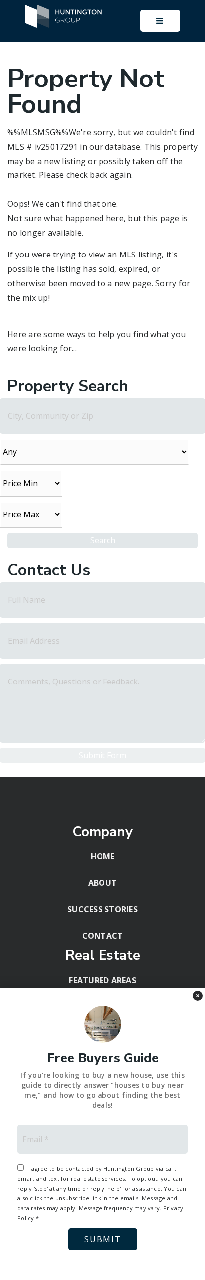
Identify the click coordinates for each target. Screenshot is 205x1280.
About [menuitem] (102, 882)
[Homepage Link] (63, 15)
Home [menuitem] (103, 856)
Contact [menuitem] (102, 935)
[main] (102, 388)
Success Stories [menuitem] (102, 909)
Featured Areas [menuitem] (102, 980)
